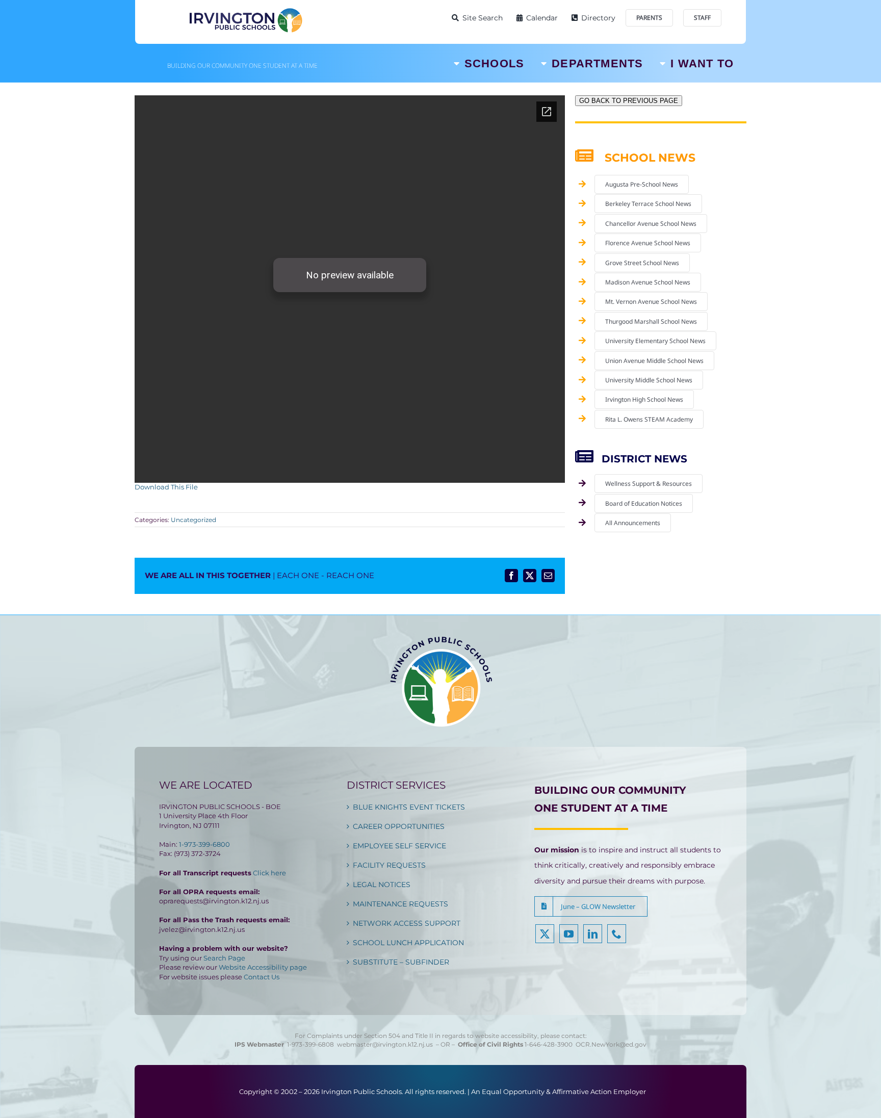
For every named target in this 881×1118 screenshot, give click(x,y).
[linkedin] (592, 933)
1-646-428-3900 (550, 1044)
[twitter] (544, 933)
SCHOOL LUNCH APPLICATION (408, 942)
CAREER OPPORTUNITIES (399, 826)
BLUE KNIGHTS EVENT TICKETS (409, 807)
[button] (590, 906)
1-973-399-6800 (204, 844)
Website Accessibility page (263, 967)
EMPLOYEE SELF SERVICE (399, 845)
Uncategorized (193, 520)
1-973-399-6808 (310, 1044)
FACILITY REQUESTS (389, 865)
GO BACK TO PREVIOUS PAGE (628, 101)
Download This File (166, 487)
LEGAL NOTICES (381, 884)
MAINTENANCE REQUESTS (400, 903)
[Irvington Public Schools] (245, 10)
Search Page (224, 958)
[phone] (616, 933)
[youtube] (568, 933)
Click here (269, 873)
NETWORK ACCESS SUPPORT (406, 923)
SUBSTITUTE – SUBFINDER (401, 962)
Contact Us (261, 977)
